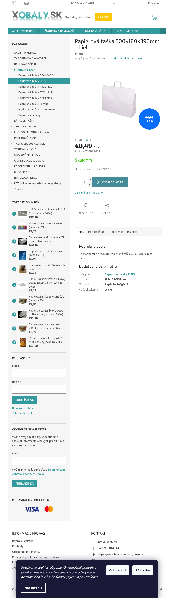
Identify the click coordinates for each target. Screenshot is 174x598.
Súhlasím (143, 570)
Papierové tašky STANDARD (35, 75)
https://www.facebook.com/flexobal (121, 554)
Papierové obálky (29, 115)
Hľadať (103, 17)
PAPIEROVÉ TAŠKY (25, 70)
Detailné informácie (87, 193)
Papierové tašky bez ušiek (35, 98)
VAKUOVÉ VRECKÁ (25, 149)
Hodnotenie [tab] (115, 232)
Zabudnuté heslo (23, 413)
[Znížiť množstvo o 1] (90, 184)
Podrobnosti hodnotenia (126, 58)
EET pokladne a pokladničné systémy (38, 183)
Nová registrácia (22, 408)
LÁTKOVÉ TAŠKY (24, 121)
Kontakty (18, 546)
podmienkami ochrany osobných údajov (38, 472)
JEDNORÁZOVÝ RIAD (26, 126)
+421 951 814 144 (108, 548)
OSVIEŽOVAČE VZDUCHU (29, 161)
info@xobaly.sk (107, 542)
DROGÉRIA (20, 172)
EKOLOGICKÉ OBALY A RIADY (31, 132)
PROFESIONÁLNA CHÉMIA (29, 166)
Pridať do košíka (112, 181)
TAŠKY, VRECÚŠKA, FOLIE (29, 144)
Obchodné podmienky (26, 552)
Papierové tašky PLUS (32, 81)
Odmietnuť (117, 570)
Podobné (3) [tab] (96, 232)
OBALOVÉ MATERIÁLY (27, 155)
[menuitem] (23, 31)
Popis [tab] (80, 232)
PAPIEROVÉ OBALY (25, 138)
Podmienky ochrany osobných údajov (35, 557)
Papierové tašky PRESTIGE (35, 87)
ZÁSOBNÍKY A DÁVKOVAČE (30, 58)
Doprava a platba (82, 3)
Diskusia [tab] (132, 232)
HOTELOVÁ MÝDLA (25, 178)
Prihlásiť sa (24, 400)
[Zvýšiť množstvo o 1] (90, 179)
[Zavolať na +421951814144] (18, 3)
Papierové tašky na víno (33, 104)
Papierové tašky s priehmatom (37, 109)
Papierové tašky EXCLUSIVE (35, 92)
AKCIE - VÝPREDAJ (25, 53)
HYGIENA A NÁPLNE (25, 64)
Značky (18, 189)
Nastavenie (33, 587)
